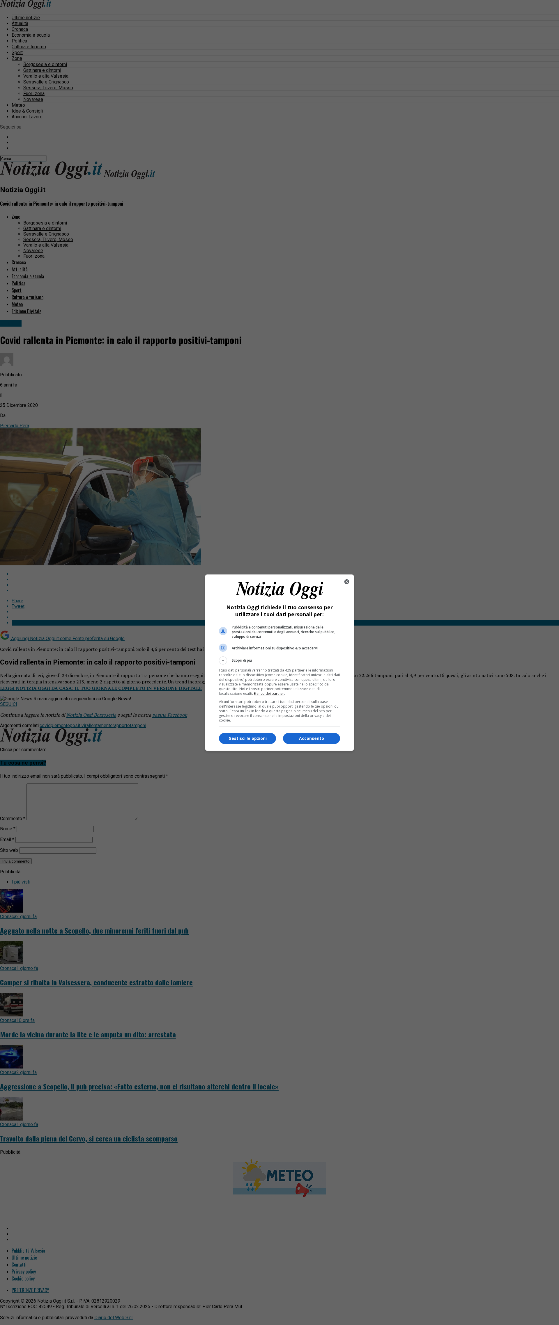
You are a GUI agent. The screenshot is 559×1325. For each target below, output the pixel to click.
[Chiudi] (347, 581)
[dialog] (279, 662)
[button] (279, 660)
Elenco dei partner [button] (269, 693)
